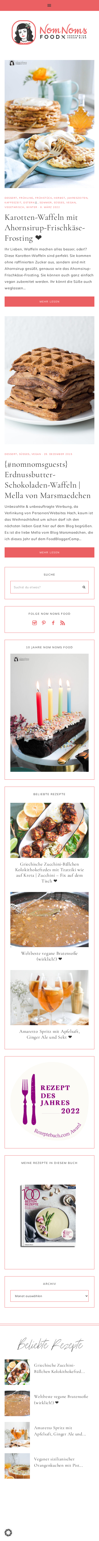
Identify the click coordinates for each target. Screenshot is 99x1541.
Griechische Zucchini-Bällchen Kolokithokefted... (59, 1368)
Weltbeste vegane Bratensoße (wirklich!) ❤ (49, 956)
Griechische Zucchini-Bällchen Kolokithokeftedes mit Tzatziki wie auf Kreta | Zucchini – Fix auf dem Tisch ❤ (49, 872)
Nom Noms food (49, 32)
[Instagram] (35, 623)
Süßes (59, 202)
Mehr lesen (50, 301)
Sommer (46, 202)
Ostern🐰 (30, 202)
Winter (32, 207)
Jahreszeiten (77, 197)
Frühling (26, 197)
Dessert (11, 197)
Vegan (71, 202)
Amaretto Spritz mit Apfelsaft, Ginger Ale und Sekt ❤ (49, 1034)
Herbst (59, 197)
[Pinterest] (45, 623)
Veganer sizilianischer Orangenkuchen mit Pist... (58, 1462)
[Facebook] (54, 623)
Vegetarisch (14, 207)
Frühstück (43, 197)
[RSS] (63, 623)
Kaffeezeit (13, 202)
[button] (49, 5)
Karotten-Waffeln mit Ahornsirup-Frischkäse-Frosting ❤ (45, 227)
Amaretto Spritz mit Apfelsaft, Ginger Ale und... (60, 1431)
